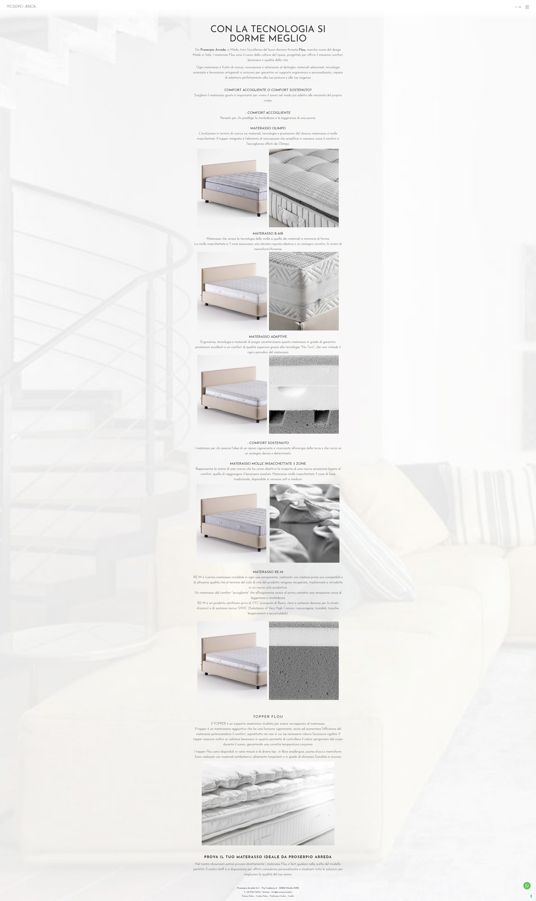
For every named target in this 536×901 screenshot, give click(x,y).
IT (516, 7)
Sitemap (266, 892)
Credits (291, 896)
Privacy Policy (248, 896)
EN (520, 7)
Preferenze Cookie (278, 896)
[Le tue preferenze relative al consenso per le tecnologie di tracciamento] (531, 896)
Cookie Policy (262, 896)
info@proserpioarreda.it (281, 892)
